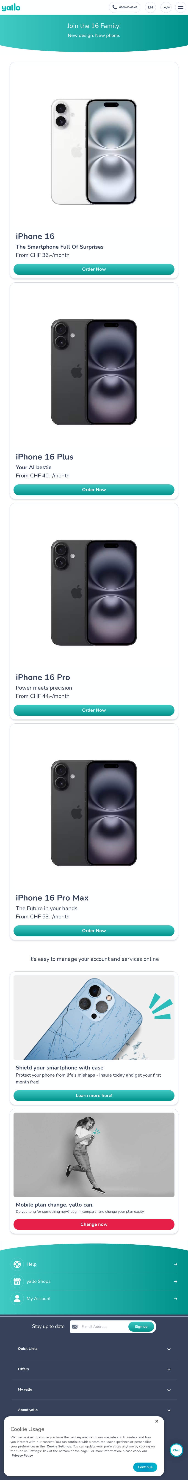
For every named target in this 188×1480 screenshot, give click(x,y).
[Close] (157, 1421)
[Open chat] (176, 1450)
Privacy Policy (22, 1455)
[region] (84, 1446)
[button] (94, 1348)
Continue (145, 1467)
